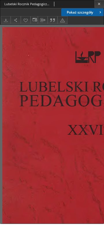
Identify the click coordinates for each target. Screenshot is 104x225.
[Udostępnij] (16, 20)
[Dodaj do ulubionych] (26, 20)
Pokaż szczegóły (80, 12)
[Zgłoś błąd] (62, 20)
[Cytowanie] (52, 20)
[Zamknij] (99, 4)
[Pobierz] (6, 20)
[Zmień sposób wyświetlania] (34, 20)
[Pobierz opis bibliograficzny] (43, 20)
